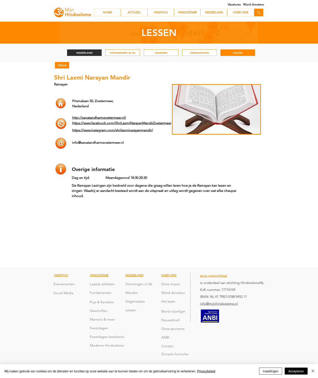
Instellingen (270, 371)
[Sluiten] (312, 371)
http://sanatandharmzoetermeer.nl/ (99, 118)
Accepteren (296, 371)
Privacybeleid (206, 371)
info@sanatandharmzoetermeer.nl (98, 142)
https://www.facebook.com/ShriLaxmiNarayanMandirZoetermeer (121, 123)
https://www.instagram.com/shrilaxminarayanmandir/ (112, 130)
